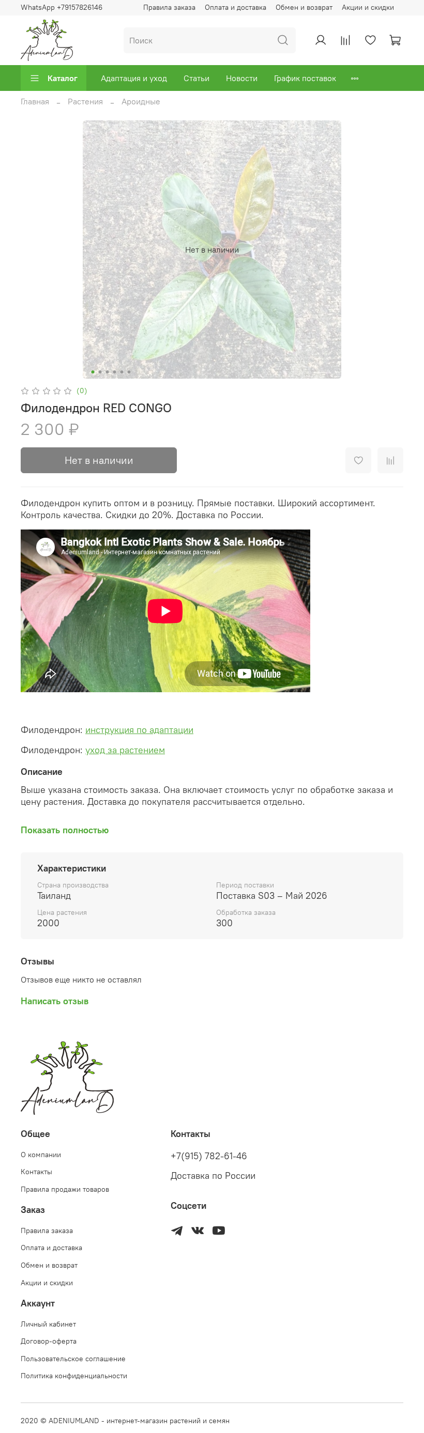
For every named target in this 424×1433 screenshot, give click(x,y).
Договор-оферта (49, 1341)
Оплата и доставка (235, 7)
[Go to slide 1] (93, 371)
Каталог (63, 78)
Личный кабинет (48, 1324)
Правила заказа (169, 7)
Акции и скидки (368, 7)
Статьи (196, 78)
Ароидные (141, 101)
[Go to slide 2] (100, 371)
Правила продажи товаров (65, 1189)
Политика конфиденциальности (74, 1375)
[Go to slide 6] (129, 371)
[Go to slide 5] (122, 371)
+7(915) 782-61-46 (209, 1156)
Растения (85, 101)
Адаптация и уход (134, 78)
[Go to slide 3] (107, 371)
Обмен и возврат (304, 7)
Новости (242, 78)
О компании (41, 1154)
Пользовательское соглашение (73, 1358)
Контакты (36, 1171)
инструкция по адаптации (139, 730)
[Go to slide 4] (114, 371)
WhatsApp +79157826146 (61, 7)
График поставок (305, 78)
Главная (35, 101)
